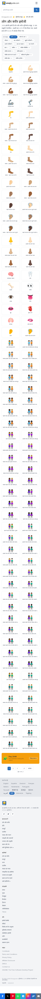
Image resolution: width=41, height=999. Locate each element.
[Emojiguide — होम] (4, 803)
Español (14, 783)
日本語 (23, 790)
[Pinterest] (12, 814)
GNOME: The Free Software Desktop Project (17, 970)
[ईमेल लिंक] (38, 996)
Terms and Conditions (9, 954)
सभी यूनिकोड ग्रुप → (8, 847)
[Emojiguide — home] (10, 3)
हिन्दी (12, 793)
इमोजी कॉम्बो (5, 920)
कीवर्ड (3, 924)
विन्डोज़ (4, 899)
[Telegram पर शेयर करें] (23, 996)
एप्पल (3, 890)
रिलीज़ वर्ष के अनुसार (7, 927)
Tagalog (28, 793)
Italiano (6, 787)
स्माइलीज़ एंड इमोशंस (8, 872)
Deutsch (22, 783)
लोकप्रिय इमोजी (6, 933)
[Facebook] (4, 814)
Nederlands (15, 787)
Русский (6, 790)
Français (31, 783)
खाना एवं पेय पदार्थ (7, 878)
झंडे (3, 825)
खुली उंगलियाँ (29, 40)
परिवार (7, 40)
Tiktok (4, 912)
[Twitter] (8, 814)
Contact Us (6, 967)
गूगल (3, 893)
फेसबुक (4, 896)
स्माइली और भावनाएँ (7, 838)
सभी (13, 37)
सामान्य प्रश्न (5, 942)
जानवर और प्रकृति (7, 841)
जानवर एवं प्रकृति (7, 875)
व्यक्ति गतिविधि (25, 47)
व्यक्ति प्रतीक (20, 58)
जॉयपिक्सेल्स (5, 909)
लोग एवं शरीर (5, 856)
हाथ (6, 47)
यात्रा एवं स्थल (6, 869)
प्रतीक (4, 832)
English (5, 783)
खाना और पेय (5, 844)
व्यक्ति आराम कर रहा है (11, 55)
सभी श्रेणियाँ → (6, 881)
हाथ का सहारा (21, 44)
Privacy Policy (6, 957)
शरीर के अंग (23, 37)
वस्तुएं (3, 859)
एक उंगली (32, 44)
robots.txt (11, 983)
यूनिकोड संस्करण (7, 930)
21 (24, 768)
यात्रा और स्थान (6, 835)
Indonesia (19, 793)
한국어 (30, 790)
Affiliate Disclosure (8, 960)
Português (25, 787)
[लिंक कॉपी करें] (33, 996)
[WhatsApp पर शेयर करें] (17, 996)
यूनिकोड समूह (19, 17)
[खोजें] (36, 10)
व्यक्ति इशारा (21, 51)
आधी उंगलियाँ (9, 44)
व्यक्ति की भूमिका (26, 55)
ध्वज (3, 862)
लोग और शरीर (6, 822)
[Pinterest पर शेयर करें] (12, 996)
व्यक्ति (14, 47)
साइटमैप (4, 983)
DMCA (4, 964)
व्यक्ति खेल (8, 58)
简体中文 (15, 790)
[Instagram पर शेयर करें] (28, 996)
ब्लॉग (3, 936)
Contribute (6, 951)
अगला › (30, 768)
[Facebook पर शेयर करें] (2, 996)
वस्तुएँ (3, 829)
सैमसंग (4, 906)
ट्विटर (4, 902)
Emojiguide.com (7, 17)
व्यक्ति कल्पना (9, 51)
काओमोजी (4, 939)
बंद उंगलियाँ (17, 40)
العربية (5, 793)
